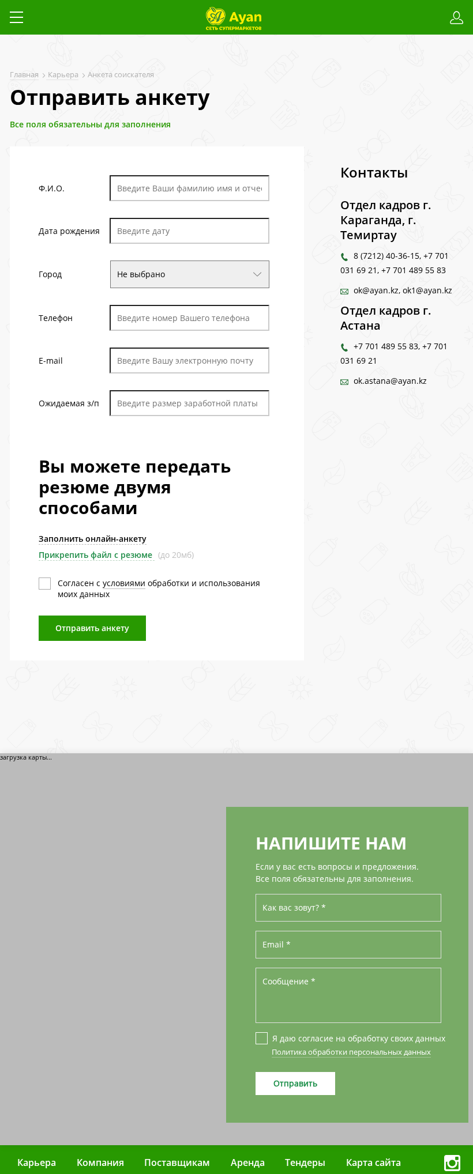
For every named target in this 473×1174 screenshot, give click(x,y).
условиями (124, 582)
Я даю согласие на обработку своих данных (356, 1038)
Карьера (62, 74)
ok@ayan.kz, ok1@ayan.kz (403, 290)
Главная (24, 74)
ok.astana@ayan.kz (390, 380)
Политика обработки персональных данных (351, 1052)
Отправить (295, 1083)
